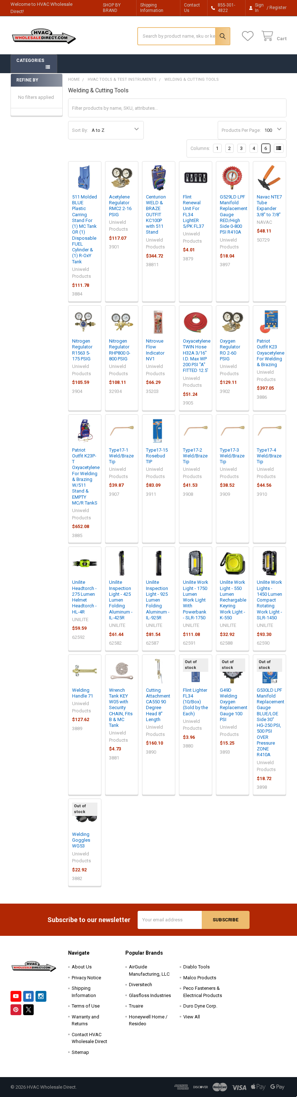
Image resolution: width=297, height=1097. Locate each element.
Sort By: (80, 130)
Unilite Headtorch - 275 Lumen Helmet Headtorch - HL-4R (84, 596)
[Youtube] (16, 996)
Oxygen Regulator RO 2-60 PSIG (230, 349)
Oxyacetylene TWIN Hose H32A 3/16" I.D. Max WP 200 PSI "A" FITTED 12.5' (196, 355)
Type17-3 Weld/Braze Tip (232, 456)
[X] (28, 1009)
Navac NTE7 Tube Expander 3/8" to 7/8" (269, 205)
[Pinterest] (16, 1009)
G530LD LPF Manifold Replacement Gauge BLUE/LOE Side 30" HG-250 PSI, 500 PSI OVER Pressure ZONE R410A (270, 722)
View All (191, 1016)
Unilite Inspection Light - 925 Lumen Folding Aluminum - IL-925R (158, 599)
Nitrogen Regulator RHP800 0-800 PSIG (119, 349)
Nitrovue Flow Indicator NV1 (155, 349)
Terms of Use (86, 1006)
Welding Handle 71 (82, 693)
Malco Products (199, 977)
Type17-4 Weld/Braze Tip (269, 456)
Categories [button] (30, 60)
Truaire (136, 1006)
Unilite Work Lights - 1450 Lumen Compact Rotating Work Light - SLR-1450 (269, 599)
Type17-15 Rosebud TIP (157, 456)
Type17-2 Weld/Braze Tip (195, 456)
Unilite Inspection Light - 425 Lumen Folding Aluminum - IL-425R (121, 599)
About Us (82, 967)
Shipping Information (151, 8)
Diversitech (140, 984)
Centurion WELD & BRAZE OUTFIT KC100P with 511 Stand (156, 214)
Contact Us (192, 8)
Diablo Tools (196, 967)
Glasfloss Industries (150, 995)
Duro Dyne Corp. (200, 1006)
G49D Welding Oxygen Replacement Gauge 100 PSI (233, 704)
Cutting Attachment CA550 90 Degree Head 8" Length (158, 704)
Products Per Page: (241, 130)
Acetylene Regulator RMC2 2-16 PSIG (120, 205)
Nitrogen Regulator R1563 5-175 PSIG (82, 349)
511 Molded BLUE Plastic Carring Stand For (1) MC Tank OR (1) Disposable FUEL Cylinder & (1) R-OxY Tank (84, 229)
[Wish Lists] (249, 36)
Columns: (200, 148)
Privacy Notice (86, 977)
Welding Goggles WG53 (81, 840)
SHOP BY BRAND (112, 8)
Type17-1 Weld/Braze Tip (121, 456)
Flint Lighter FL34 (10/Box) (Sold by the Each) (195, 701)
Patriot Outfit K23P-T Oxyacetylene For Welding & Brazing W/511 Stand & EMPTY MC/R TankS (86, 476)
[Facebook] (28, 996)
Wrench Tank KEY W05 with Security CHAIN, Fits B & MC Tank (121, 707)
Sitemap (80, 1052)
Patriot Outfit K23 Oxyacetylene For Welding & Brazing (270, 352)
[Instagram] (40, 996)
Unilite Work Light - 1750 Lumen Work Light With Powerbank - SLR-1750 (195, 599)
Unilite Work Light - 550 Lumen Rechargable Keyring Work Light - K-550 (233, 599)
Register (277, 7)
